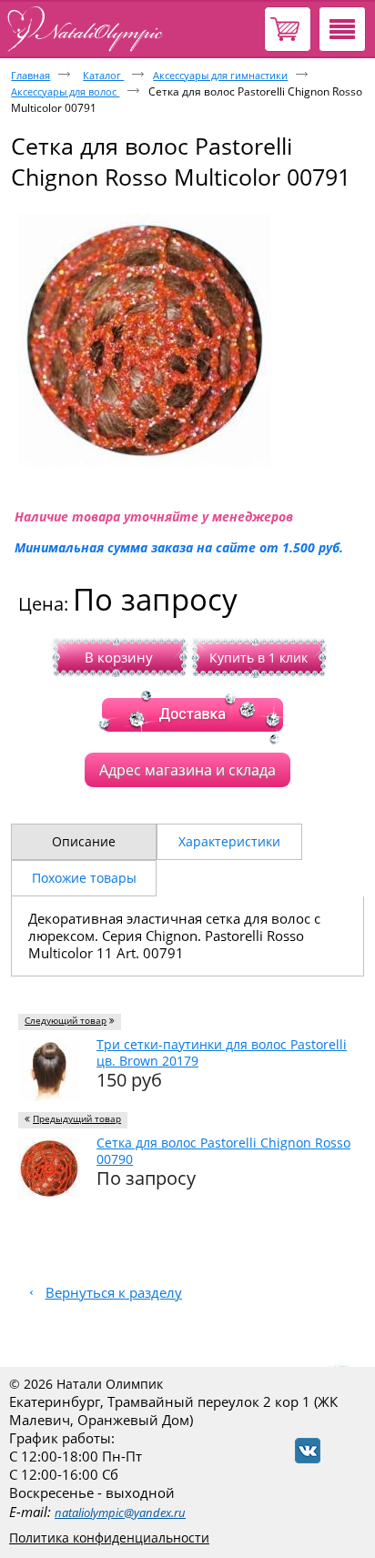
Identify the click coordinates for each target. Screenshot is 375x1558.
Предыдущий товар (77, 1119)
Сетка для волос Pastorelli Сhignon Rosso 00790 (223, 1151)
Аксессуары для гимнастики (220, 75)
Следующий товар (65, 1021)
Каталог (103, 75)
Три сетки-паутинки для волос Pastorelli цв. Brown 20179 (221, 1052)
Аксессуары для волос (65, 91)
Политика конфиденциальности (109, 1537)
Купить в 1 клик (258, 657)
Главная (30, 75)
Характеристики (229, 841)
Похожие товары (84, 877)
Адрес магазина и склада (187, 770)
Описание (84, 841)
